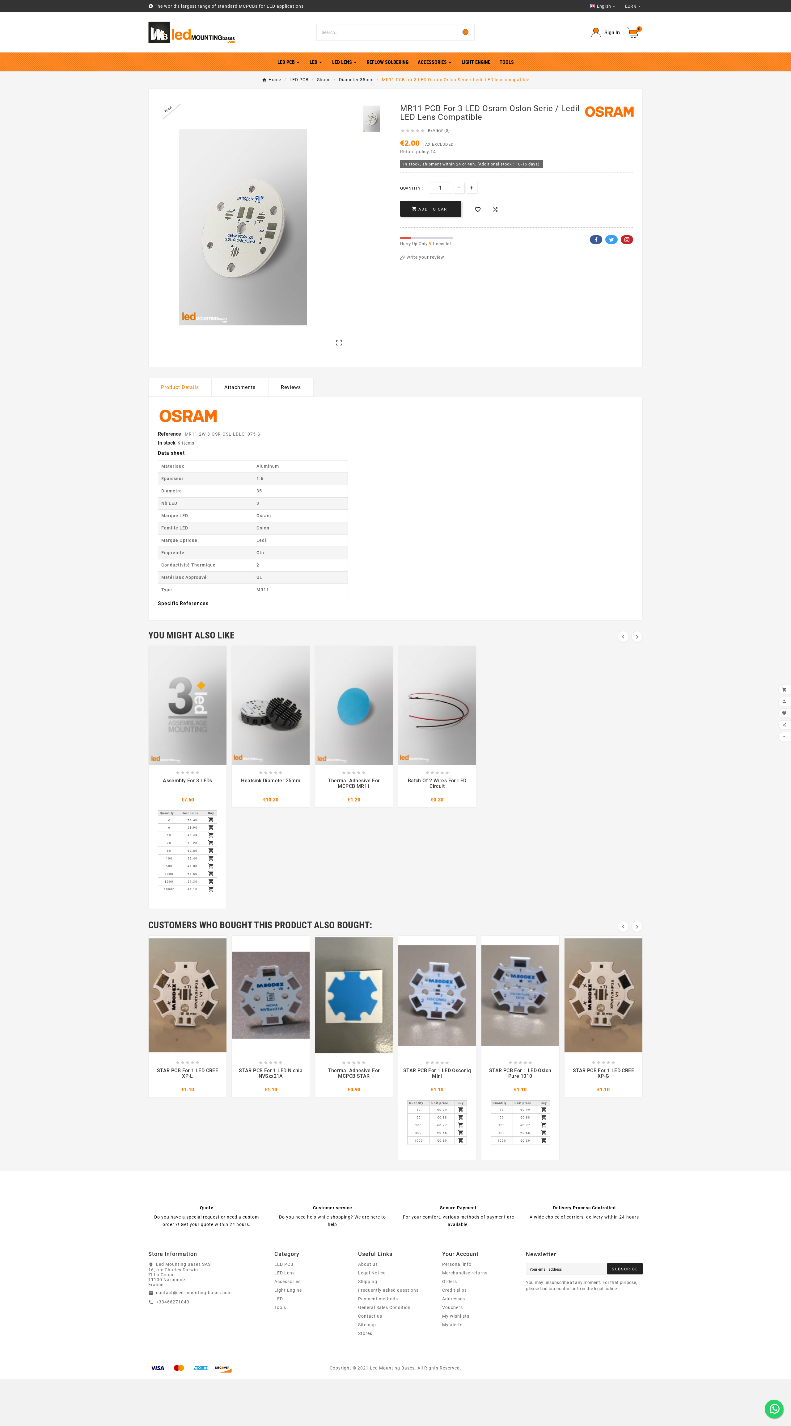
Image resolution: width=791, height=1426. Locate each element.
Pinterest (627, 239)
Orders (449, 1281)
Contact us (370, 1316)
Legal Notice (372, 1272)
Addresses (453, 1298)
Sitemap (367, 1324)
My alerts (452, 1324)
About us (368, 1264)
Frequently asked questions (388, 1290)
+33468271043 (172, 1301)
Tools (280, 1307)
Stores (365, 1333)
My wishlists (455, 1316)
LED (278, 1298)
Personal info (457, 1264)
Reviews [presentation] (291, 387)
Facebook (596, 239)
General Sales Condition (384, 1307)
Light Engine (288, 1290)
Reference (170, 434)
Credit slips (454, 1290)
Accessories (287, 1281)
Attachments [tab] (240, 387)
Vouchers (452, 1307)
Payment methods (378, 1298)
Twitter (611, 239)
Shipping (367, 1281)
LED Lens (284, 1272)
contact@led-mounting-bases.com (194, 1292)
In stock (167, 443)
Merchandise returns (465, 1272)
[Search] (466, 32)
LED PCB (284, 1264)
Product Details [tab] (180, 387)
